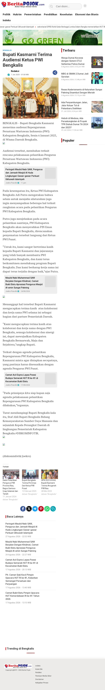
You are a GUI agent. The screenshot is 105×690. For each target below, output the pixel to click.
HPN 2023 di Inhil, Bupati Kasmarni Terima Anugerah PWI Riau (48, 484)
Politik (6, 14)
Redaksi (15, 71)
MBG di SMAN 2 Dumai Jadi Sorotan (74, 75)
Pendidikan (50, 14)
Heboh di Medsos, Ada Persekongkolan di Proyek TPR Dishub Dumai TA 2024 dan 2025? (74, 123)
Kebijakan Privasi (41, 683)
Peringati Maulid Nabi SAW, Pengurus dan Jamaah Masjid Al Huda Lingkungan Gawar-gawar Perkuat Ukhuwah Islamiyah (24, 174)
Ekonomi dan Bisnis (86, 14)
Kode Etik (38, 669)
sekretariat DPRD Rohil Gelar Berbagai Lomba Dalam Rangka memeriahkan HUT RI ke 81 (64, 27)
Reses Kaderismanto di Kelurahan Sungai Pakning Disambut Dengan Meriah (81, 91)
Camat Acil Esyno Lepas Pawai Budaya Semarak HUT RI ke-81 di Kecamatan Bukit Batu (21, 378)
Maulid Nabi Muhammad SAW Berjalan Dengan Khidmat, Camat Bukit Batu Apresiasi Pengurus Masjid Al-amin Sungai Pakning (24, 282)
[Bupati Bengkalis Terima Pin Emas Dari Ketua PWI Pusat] (30, 474)
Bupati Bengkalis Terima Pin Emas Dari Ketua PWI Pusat (29, 484)
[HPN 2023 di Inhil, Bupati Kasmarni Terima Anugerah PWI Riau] (49, 474)
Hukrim (17, 14)
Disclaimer (39, 679)
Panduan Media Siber (43, 676)
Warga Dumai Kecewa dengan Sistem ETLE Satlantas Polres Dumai (72, 61)
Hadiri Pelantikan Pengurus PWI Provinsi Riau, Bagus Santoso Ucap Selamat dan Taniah (10, 487)
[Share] (55, 72)
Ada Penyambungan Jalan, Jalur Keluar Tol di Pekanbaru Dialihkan (74, 105)
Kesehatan (66, 14)
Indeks (7, 20)
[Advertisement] (31, 625)
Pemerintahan (32, 14)
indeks (37, 666)
